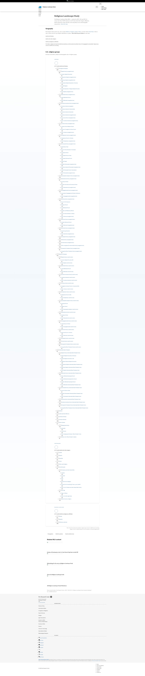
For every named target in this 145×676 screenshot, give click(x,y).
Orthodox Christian (62, 416)
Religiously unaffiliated (59, 507)
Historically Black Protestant (64, 349)
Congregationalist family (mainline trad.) (69, 320)
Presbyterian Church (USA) (66, 294)
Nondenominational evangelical (67, 106)
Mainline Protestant (63, 254)
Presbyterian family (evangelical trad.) (69, 135)
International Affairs (42, 608)
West (80, 31)
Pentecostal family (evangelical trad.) (69, 143)
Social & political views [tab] (69, 533)
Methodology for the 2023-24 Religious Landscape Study (60, 563)
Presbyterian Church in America (67, 138)
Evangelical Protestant (63, 68)
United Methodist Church (66, 268)
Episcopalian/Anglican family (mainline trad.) (70, 300)
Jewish (60, 452)
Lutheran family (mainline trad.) (68, 283)
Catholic (60, 410)
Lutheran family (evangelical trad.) (68, 123)
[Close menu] (100, 4)
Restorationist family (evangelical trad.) (69, 178)
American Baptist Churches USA (67, 260)
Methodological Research (43, 633)
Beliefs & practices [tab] (59, 533)
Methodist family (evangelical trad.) (68, 94)
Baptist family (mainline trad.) (67, 257)
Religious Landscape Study (49, 7)
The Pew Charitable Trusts (96, 660)
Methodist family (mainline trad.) (68, 265)
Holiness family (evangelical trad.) (68, 199)
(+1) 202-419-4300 (42, 602)
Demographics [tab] (50, 533)
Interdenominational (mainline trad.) (68, 277)
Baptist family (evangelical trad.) (68, 71)
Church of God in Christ (65, 390)
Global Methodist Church (66, 97)
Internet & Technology (43, 628)
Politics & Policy (42, 606)
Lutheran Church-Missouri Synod (67, 126)
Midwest (68, 31)
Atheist (60, 516)
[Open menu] (97, 7)
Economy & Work (42, 623)
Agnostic (61, 519)
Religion (40, 615)
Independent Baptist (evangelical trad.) (68, 77)
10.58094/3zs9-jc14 (53, 591)
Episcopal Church (64, 303)
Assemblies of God (64, 146)
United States (91, 31)
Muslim (60, 455)
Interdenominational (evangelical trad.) (68, 114)
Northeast (72, 31)
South (76, 31)
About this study (64, 24)
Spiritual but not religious (66, 481)
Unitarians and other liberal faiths (68, 470)
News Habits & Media (43, 631)
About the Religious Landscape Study (55, 574)
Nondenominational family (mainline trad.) (70, 274)
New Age (63, 490)
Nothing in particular (63, 522)
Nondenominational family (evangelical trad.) (70, 103)
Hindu (60, 461)
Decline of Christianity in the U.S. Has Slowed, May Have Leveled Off (62, 552)
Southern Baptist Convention (66, 74)
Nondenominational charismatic (67, 112)
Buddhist (61, 458)
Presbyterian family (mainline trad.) (68, 291)
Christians (56, 59)
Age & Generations (42, 617)
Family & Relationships (43, 621)
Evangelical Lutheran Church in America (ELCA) (70, 286)
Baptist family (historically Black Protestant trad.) (71, 352)
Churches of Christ (64, 181)
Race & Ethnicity (42, 613)
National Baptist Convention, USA (67, 358)
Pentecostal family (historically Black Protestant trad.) (72, 387)
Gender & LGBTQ (42, 620)
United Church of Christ (65, 323)
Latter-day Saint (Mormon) (64, 413)
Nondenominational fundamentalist (68, 109)
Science (40, 626)
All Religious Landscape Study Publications (57, 585)
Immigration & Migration (43, 610)
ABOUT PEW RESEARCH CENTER (44, 659)
